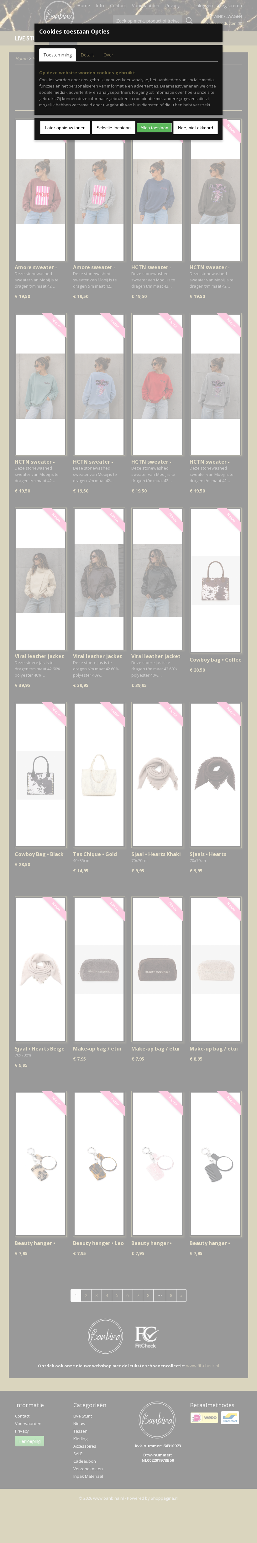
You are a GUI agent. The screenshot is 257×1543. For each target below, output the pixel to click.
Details (88, 55)
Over (108, 55)
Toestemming (57, 55)
